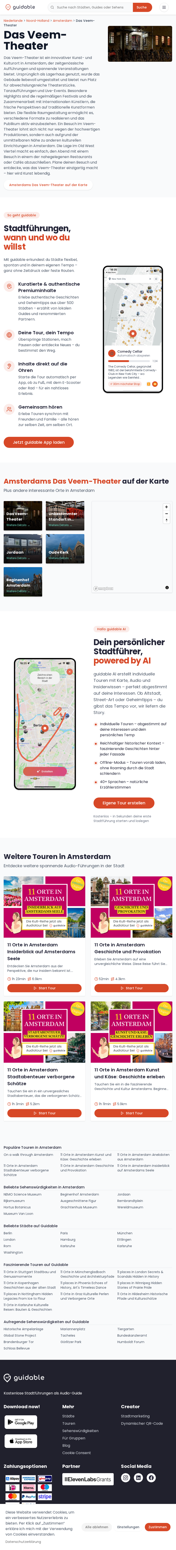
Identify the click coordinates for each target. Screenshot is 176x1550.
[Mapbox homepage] (103, 588)
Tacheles (67, 1335)
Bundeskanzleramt (132, 1335)
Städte (68, 1416)
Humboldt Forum (130, 1342)
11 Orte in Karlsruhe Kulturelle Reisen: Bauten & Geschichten (28, 1307)
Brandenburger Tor (19, 1342)
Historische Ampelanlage (23, 1329)
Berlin (8, 1233)
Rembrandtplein (130, 1201)
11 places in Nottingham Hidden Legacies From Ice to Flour (28, 1296)
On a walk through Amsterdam (28, 1154)
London (9, 1239)
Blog (66, 1445)
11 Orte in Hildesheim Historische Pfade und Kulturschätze (142, 1296)
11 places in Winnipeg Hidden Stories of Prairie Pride (139, 1285)
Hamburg (67, 1239)
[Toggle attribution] (167, 587)
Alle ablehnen (96, 1527)
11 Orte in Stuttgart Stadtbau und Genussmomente (30, 1274)
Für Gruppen (73, 1438)
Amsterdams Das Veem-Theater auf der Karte (48, 185)
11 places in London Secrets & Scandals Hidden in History (140, 1274)
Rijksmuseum (14, 1201)
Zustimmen (157, 1527)
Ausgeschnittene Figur (78, 1201)
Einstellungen (128, 1527)
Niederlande (13, 20)
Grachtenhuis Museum (78, 1207)
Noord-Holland (37, 20)
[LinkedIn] (138, 1477)
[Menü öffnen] (164, 7)
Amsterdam (62, 20)
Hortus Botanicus (17, 1207)
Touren (68, 1423)
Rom (7, 1246)
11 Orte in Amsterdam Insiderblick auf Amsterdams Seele (143, 1168)
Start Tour (47, 988)
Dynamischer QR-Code (142, 1423)
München (124, 1233)
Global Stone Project (20, 1335)
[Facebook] (151, 1477)
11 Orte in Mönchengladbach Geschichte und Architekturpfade (87, 1274)
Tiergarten (125, 1329)
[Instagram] (125, 1477)
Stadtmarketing (135, 1416)
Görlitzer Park (70, 1342)
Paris (64, 1233)
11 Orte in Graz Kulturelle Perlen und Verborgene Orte (84, 1296)
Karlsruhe (67, 1246)
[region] (132, 547)
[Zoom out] (166, 513)
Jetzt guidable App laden (39, 442)
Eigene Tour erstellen (124, 803)
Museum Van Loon (18, 1213)
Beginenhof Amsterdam (79, 1194)
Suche (142, 7)
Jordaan (123, 1194)
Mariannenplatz (72, 1329)
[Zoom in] (166, 507)
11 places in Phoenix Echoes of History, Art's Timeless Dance (83, 1285)
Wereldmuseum (130, 1207)
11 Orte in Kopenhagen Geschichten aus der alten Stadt (30, 1285)
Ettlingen (124, 1239)
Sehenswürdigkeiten (80, 1430)
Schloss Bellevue (17, 1348)
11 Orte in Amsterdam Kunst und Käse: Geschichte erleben (85, 1157)
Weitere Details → (18, 525)
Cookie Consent (76, 1452)
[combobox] (90, 7)
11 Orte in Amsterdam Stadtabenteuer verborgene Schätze (26, 1170)
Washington (13, 1252)
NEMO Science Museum (22, 1194)
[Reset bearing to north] (166, 520)
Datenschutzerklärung (23, 1541)
